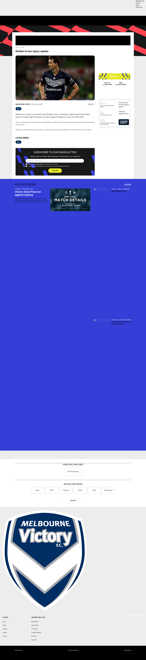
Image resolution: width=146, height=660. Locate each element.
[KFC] (51, 490)
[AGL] (37, 490)
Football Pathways (36, 632)
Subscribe (55, 170)
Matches (5, 629)
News (22, 47)
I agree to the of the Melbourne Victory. (43, 164)
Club (110, 12)
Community (119, 12)
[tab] (107, 84)
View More (127, 184)
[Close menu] (140, 654)
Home (17, 47)
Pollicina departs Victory (106, 115)
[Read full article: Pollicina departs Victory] (124, 113)
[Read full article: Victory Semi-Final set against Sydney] (124, 105)
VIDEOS (96, 12)
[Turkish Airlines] (73, 471)
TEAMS (102, 12)
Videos (4, 625)
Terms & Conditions (73, 650)
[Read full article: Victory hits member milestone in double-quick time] (124, 122)
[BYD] (80, 490)
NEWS (89, 12)
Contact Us (141, 12)
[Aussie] (66, 490)
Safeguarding (127, 650)
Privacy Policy (39, 164)
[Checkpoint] (108, 490)
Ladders (5, 632)
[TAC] (94, 490)
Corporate (131, 12)
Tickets (4, 636)
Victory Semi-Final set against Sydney (28, 193)
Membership (34, 621)
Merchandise (34, 625)
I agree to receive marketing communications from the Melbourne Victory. (49, 166)
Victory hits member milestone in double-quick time (120, 323)
